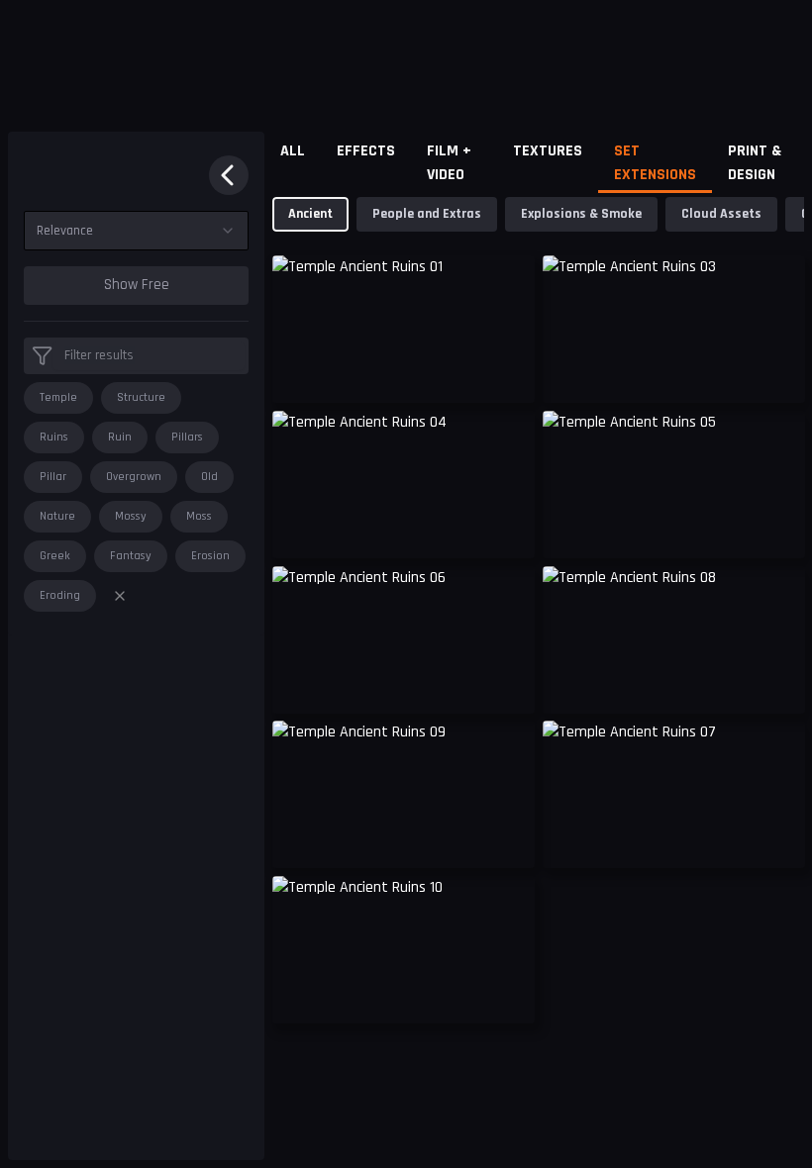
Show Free (136, 284)
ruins (54, 437)
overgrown (133, 476)
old (209, 476)
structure (141, 397)
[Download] (507, 372)
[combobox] (136, 230)
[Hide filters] (229, 175)
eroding (60, 595)
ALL (292, 151)
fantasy (131, 555)
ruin (120, 437)
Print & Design (754, 163)
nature (57, 516)
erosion (210, 555)
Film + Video (449, 163)
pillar (53, 476)
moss (199, 516)
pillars (187, 437)
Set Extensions (655, 163)
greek (55, 555)
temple (58, 397)
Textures (547, 151)
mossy (131, 516)
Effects (366, 151)
